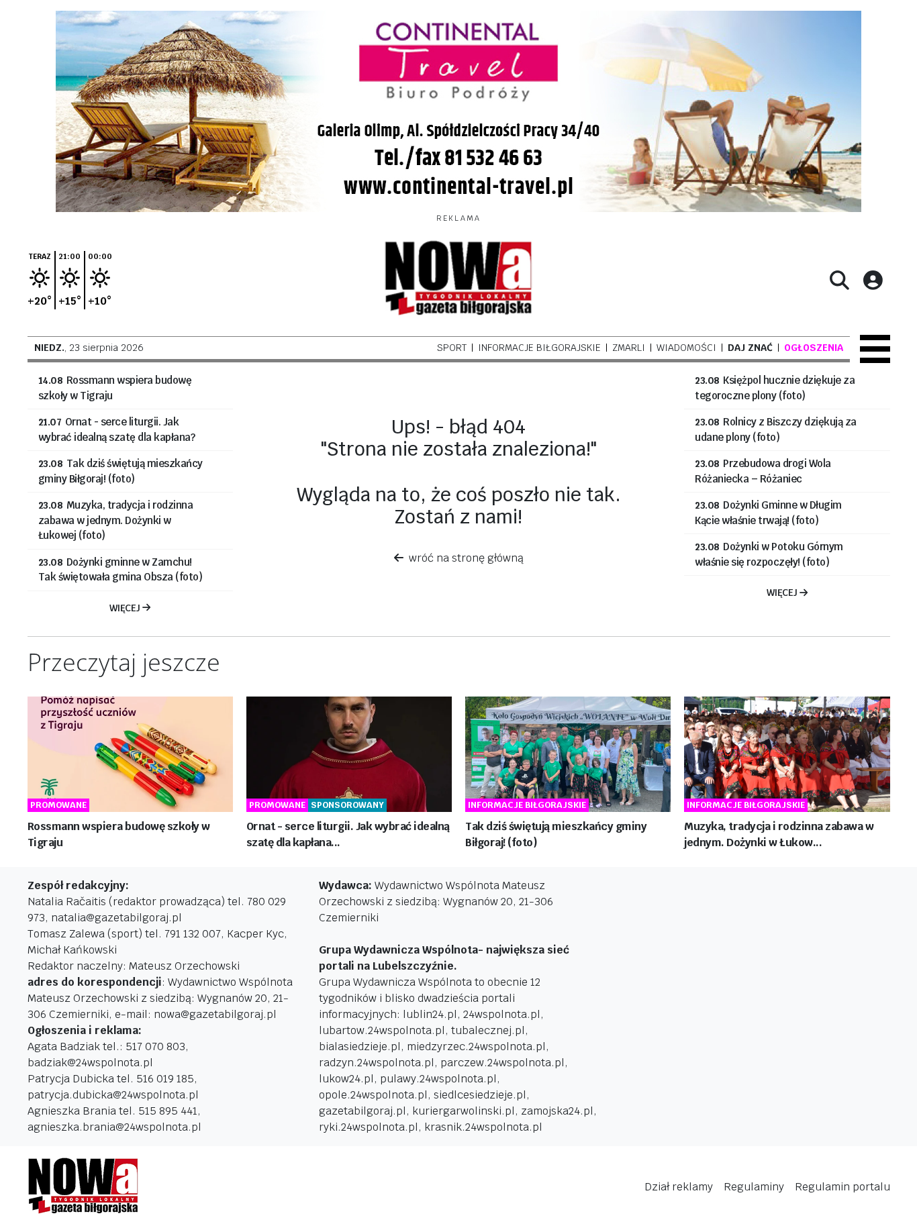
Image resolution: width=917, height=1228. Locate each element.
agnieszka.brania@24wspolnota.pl (114, 1127)
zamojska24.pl (557, 1111)
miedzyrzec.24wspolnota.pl (476, 1046)
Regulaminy (754, 1187)
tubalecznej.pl (488, 1030)
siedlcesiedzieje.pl (480, 1095)
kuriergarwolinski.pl (463, 1111)
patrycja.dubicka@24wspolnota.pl (113, 1095)
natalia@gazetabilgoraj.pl (116, 918)
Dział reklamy (678, 1187)
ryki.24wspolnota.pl (368, 1127)
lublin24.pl (430, 1014)
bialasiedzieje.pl (360, 1046)
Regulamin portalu (842, 1187)
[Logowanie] (872, 280)
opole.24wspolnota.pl (373, 1095)
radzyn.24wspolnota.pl (376, 1063)
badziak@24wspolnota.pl (90, 1063)
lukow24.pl (346, 1079)
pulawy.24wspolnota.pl (438, 1079)
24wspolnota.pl (501, 1014)
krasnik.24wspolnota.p (481, 1127)
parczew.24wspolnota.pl (502, 1063)
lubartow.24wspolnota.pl (382, 1030)
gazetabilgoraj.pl (362, 1111)
